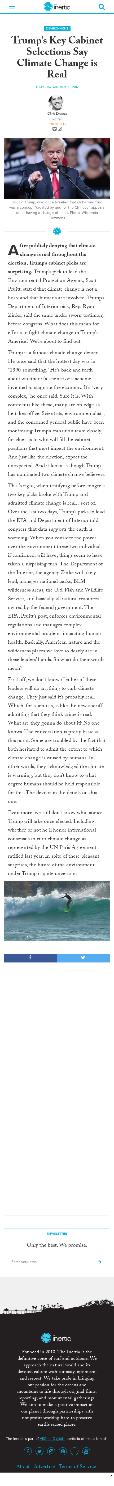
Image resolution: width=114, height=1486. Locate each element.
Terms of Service (78, 1466)
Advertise (44, 1466)
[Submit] (100, 1262)
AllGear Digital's (52, 1438)
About (23, 1466)
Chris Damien (57, 114)
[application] (57, 911)
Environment (57, 28)
